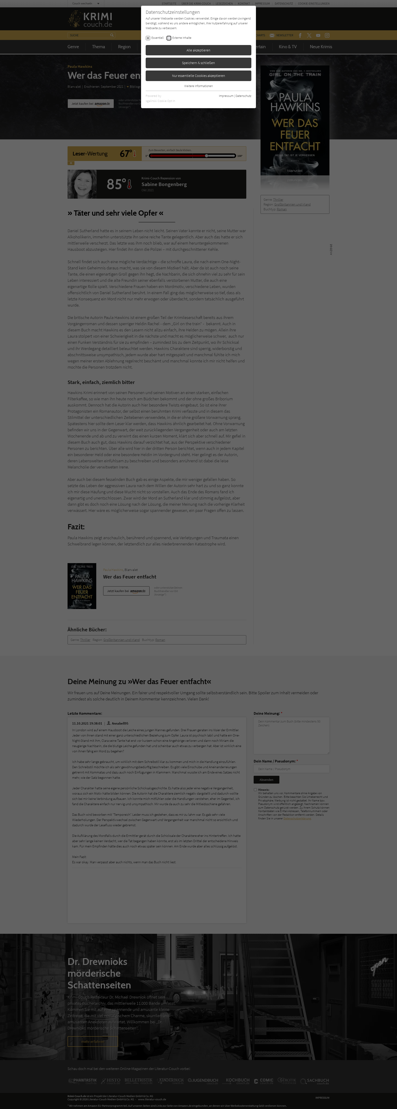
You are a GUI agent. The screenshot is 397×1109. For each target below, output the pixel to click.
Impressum (226, 96)
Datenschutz (243, 96)
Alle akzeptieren (198, 50)
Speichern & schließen (198, 62)
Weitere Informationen (198, 86)
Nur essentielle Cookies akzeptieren (198, 75)
